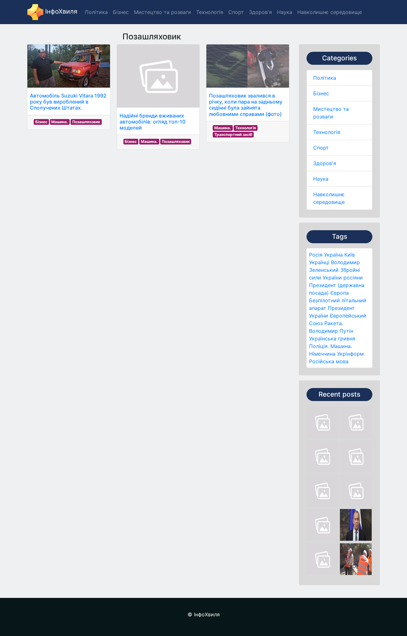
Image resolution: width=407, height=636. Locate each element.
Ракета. (333, 323)
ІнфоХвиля (60, 11)
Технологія (326, 132)
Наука (320, 179)
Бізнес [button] (121, 12)
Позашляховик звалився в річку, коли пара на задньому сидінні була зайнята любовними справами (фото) (245, 104)
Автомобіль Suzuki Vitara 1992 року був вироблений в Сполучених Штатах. (68, 101)
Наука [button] (284, 12)
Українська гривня (332, 338)
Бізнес (321, 93)
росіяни (353, 277)
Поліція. (319, 346)
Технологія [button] (209, 12)
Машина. (341, 346)
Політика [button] (96, 12)
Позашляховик (86, 121)
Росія (315, 254)
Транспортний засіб (233, 134)
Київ (349, 254)
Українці (319, 262)
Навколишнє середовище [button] (329, 12)
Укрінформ (350, 354)
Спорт (321, 147)
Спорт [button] (236, 12)
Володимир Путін (331, 331)
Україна (333, 254)
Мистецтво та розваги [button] (162, 12)
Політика (324, 78)
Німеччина (322, 354)
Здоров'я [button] (260, 12)
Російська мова (328, 361)
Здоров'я (324, 163)
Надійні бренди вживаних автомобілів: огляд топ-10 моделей (152, 121)
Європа (339, 293)
